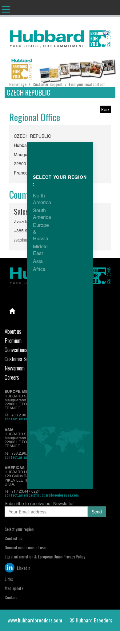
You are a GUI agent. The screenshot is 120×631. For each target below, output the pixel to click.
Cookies (11, 597)
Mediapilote (14, 588)
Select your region (19, 529)
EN (111, 33)
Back (105, 109)
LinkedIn (23, 568)
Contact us (13, 538)
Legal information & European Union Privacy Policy (45, 556)
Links (9, 579)
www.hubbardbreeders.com (35, 620)
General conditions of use (25, 547)
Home (12, 311)
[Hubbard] (60, 37)
